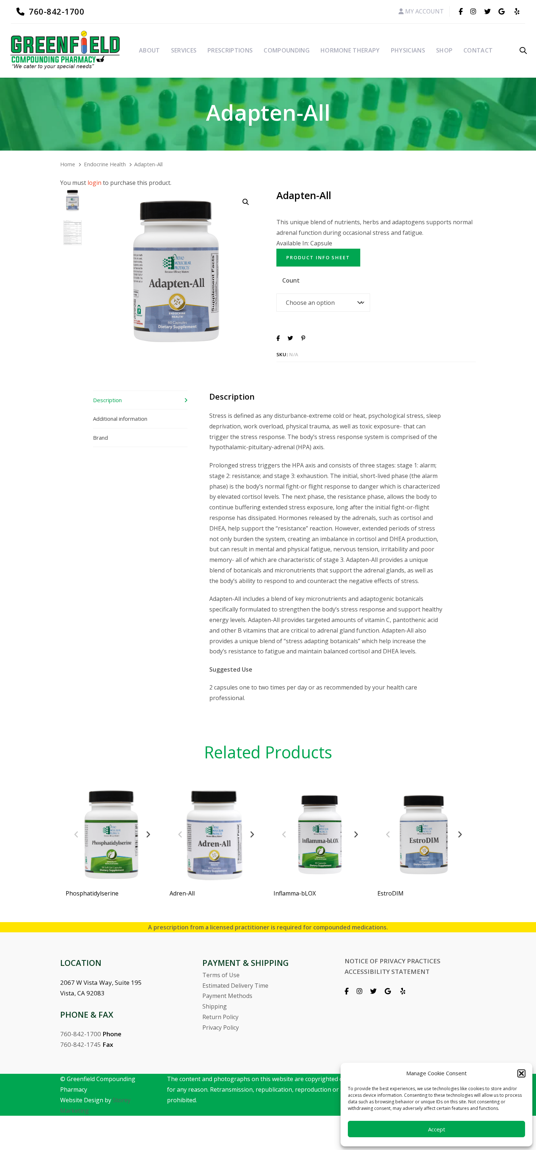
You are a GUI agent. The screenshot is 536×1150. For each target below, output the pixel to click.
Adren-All (182, 893)
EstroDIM (390, 893)
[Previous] (76, 835)
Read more (112, 870)
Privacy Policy (220, 1027)
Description (107, 400)
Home (67, 164)
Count (291, 280)
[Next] (148, 835)
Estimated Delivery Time (235, 986)
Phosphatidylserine (92, 893)
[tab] (140, 400)
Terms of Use (221, 975)
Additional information (120, 418)
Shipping (214, 1006)
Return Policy (220, 1017)
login (94, 183)
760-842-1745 (80, 1044)
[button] (521, 1073)
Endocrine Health (105, 164)
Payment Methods (227, 996)
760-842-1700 (80, 1034)
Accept (436, 1129)
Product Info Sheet (318, 257)
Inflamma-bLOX (294, 893)
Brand (100, 437)
